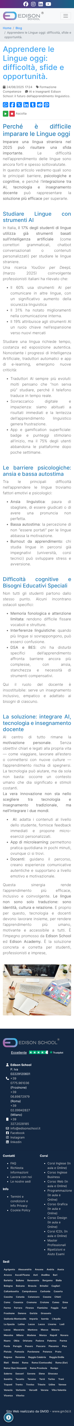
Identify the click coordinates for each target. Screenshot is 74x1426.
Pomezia (19, 1351)
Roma (25, 1362)
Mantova (32, 1329)
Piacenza (54, 1346)
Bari (55, 1274)
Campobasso (29, 1291)
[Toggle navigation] (65, 16)
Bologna (8, 1285)
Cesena (47, 1296)
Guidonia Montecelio (15, 1318)
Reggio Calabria (37, 1357)
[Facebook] (12, 104)
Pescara (40, 1346)
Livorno (52, 1324)
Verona (44, 1390)
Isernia (45, 1318)
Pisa (64, 1346)
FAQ (13, 1163)
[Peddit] (46, 104)
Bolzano (20, 1285)
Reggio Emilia (56, 1357)
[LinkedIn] (26, 104)
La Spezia (9, 1324)
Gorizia (33, 1313)
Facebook (17, 1133)
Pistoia (7, 1351)
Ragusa (8, 1357)
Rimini (15, 1362)
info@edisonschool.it (25, 1128)
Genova (22, 1313)
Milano (20, 1335)
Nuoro (7, 1340)
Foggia (54, 1307)
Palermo (51, 1340)
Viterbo (20, 1395)
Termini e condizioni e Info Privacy (19, 1201)
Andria (50, 1269)
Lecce (31, 1324)
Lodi (62, 1324)
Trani (61, 1379)
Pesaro (29, 1346)
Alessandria (24, 1269)
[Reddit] (39, 104)
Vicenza (8, 1395)
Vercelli (33, 1390)
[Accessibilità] (8, 1417)
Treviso (30, 1384)
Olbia (16, 1340)
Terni (42, 1379)
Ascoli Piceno (22, 1274)
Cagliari (55, 1285)
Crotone (44, 1302)
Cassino (8, 1296)
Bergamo (48, 1280)
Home (7, 28)
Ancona (39, 1269)
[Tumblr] (32, 104)
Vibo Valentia (59, 1390)
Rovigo (54, 1368)
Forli (64, 1307)
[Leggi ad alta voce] (5, 114)
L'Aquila (56, 1318)
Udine (52, 1384)
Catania (20, 1296)
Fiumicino (42, 1307)
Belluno (20, 1280)
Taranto (20, 1379)
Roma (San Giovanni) (15, 1368)
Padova (40, 1340)
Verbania (21, 1390)
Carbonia (45, 1291)
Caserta (58, 1291)
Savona (31, 1373)
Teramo (32, 1379)
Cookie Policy (20, 1210)
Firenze (30, 1307)
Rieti (6, 1362)
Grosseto (46, 1313)
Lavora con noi (21, 1177)
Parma (63, 1340)
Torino (51, 1379)
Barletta (8, 1280)
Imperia (33, 1318)
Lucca (7, 1329)
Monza (43, 1335)
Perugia (17, 1346)
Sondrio (8, 1379)
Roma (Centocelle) (42, 1362)
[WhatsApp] (5, 104)
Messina (8, 1335)
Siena (42, 1373)
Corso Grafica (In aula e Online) (57, 1208)
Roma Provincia (38, 1368)
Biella (59, 1280)
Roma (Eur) (61, 1362)
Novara (64, 1335)
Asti (35, 1274)
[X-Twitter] (19, 104)
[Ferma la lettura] (12, 114)
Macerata (19, 1329)
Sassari (19, 1373)
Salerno (8, 1373)
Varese (62, 1384)
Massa (44, 1329)
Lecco (41, 1324)
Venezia (8, 1390)
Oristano (27, 1340)
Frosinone (9, 1313)
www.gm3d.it (61, 1411)
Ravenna (20, 1357)
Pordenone (33, 1351)
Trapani (8, 1384)
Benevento (33, 1280)
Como (7, 1302)
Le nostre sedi (20, 1181)
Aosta (60, 1269)
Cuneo (55, 1302)
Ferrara (18, 1307)
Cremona (32, 1302)
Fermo (7, 1307)
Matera (55, 1329)
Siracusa (53, 1373)
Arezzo (8, 1274)
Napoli (53, 1335)
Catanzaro (33, 1296)
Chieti (57, 1296)
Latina (21, 1324)
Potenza (47, 1351)
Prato (58, 1351)
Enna (65, 1302)
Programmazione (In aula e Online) (59, 1195)
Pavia (7, 1346)
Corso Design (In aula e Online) (57, 1222)
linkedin (15, 1142)
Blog (19, 28)
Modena (31, 1335)
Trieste (41, 1384)
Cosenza (18, 1302)
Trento (19, 1384)
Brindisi (44, 1285)
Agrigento (9, 1269)
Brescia (32, 1285)
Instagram (17, 1137)
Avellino (45, 1274)
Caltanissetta (11, 1291)
